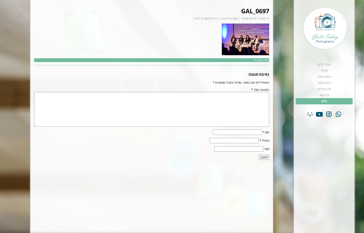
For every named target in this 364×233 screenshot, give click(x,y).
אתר (266, 149)
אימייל (264, 141)
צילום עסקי (324, 83)
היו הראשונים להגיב (205, 18)
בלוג (324, 101)
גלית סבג (226, 18)
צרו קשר (324, 95)
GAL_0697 (255, 11)
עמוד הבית (324, 64)
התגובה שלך (260, 90)
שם (266, 132)
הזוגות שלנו (324, 77)
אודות (324, 70)
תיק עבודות (324, 89)
